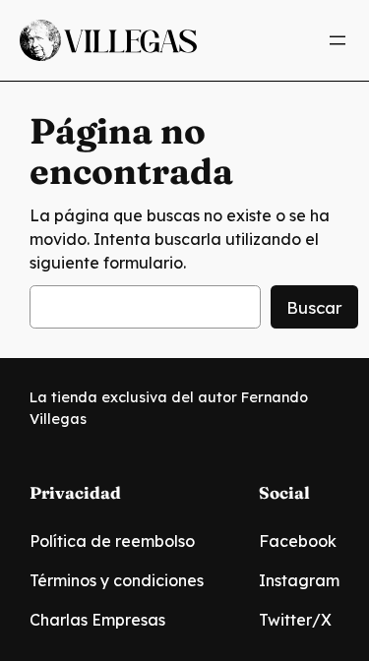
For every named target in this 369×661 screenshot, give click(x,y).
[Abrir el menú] (337, 40)
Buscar (314, 307)
